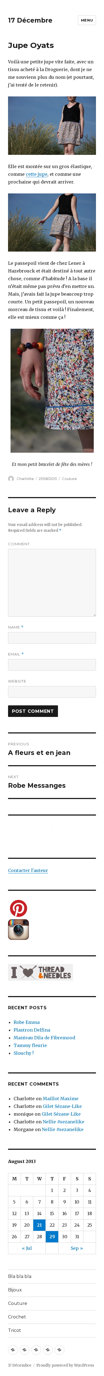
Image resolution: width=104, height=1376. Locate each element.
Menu (87, 20)
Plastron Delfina (32, 1030)
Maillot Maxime (60, 1098)
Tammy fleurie (30, 1045)
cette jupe (36, 174)
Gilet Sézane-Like (62, 1106)
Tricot (14, 1330)
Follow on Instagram (56, 837)
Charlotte (25, 478)
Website (17, 681)
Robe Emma (27, 1022)
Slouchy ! (24, 1053)
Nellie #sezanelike (63, 1121)
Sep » (77, 1248)
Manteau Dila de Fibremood (44, 1037)
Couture (69, 478)
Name (16, 627)
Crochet (17, 1317)
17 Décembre (30, 20)
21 (39, 1225)
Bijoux (15, 1290)
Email (16, 654)
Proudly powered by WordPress (65, 1365)
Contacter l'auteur (28, 870)
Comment (19, 544)
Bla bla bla (19, 1276)
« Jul (27, 1248)
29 (52, 1236)
